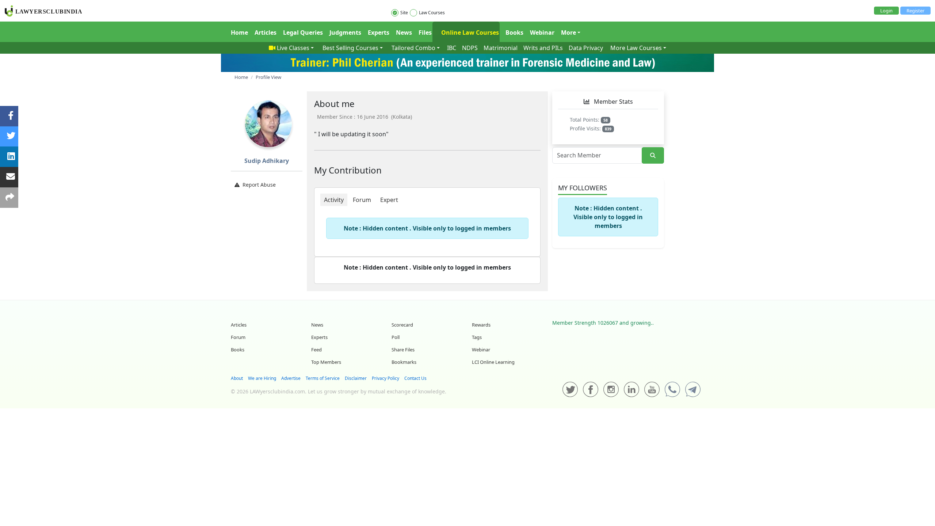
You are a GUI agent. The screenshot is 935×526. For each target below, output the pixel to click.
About (237, 378)
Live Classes (293, 48)
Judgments (345, 32)
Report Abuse (259, 184)
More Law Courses (636, 48)
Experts (378, 32)
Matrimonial (501, 48)
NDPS (470, 48)
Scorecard (402, 324)
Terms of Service (323, 378)
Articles (265, 32)
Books (514, 32)
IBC (451, 48)
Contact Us (415, 378)
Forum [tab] (362, 200)
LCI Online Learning (493, 362)
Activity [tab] (334, 200)
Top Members (326, 362)
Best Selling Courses (350, 48)
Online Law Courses (469, 32)
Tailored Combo (413, 48)
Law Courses (432, 12)
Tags (477, 337)
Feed (316, 349)
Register (915, 10)
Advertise (291, 378)
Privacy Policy (385, 378)
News (404, 32)
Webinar (542, 32)
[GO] (653, 155)
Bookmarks (404, 362)
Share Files (403, 349)
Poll (396, 337)
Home (239, 32)
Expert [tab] (389, 200)
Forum (238, 337)
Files (425, 32)
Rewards (481, 324)
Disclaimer (356, 378)
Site (404, 12)
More (568, 32)
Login (886, 10)
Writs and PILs (543, 48)
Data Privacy (586, 48)
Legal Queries (303, 32)
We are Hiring (262, 378)
